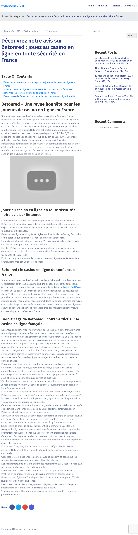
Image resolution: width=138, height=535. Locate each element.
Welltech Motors (32, 31)
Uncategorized (17, 16)
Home (91, 5)
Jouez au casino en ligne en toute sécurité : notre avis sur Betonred (38, 89)
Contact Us (131, 5)
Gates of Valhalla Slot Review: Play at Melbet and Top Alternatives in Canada (113, 89)
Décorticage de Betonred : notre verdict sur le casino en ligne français (39, 96)
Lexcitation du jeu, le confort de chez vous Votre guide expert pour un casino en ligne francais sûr (113, 61)
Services (115, 5)
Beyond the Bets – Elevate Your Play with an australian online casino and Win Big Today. (114, 99)
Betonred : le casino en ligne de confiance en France (29, 92)
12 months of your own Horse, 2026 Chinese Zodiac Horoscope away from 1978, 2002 (114, 78)
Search (96, 31)
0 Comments (51, 31)
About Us (102, 5)
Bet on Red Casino (72, 287)
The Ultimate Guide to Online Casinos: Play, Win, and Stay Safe (112, 69)
